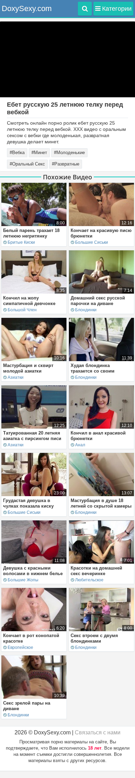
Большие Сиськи (91, 242)
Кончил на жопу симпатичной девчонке (29, 300)
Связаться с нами (97, 732)
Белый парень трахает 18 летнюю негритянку (31, 233)
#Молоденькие (69, 152)
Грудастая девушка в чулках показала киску (28, 503)
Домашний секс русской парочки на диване (98, 300)
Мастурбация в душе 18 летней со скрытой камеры (101, 503)
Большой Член (22, 309)
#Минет (39, 152)
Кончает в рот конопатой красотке (31, 638)
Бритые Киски (21, 242)
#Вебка (17, 152)
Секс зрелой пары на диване (26, 705)
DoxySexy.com (27, 8)
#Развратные (65, 164)
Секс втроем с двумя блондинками (94, 638)
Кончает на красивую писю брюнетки (101, 233)
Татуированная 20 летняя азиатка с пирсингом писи (32, 435)
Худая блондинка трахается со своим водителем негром (93, 371)
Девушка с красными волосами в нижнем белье (33, 570)
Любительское (89, 580)
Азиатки (16, 377)
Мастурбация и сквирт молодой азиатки (28, 368)
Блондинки (86, 309)
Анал (80, 444)
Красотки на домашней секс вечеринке (96, 570)
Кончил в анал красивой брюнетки (98, 435)
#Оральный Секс (27, 164)
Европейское (20, 647)
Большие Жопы (23, 580)
